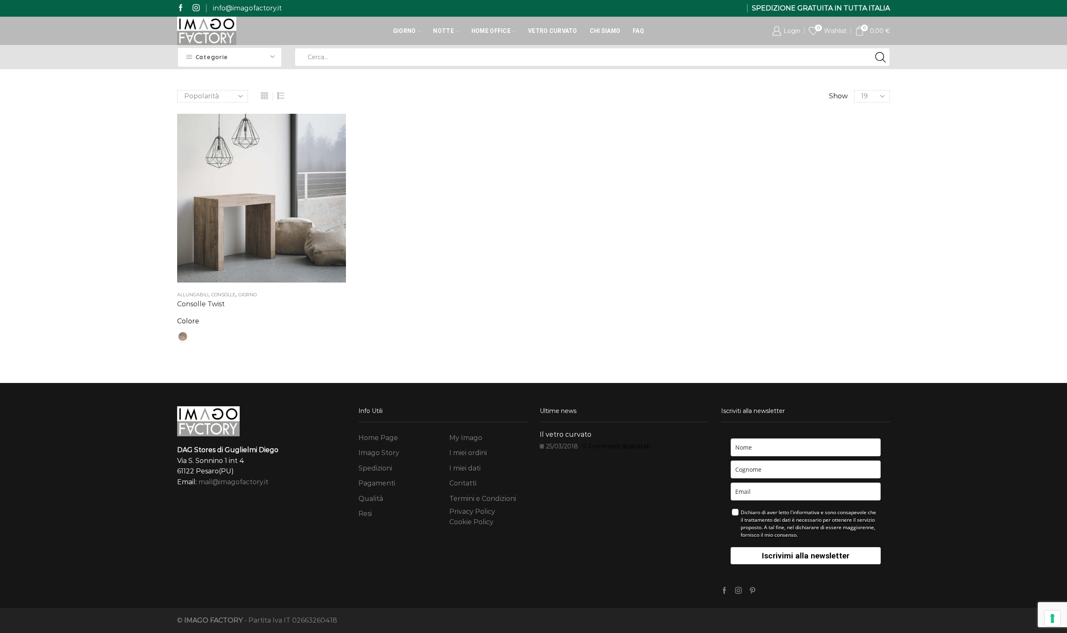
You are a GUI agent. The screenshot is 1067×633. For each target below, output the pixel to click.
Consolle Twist (201, 304)
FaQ (638, 31)
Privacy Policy (472, 511)
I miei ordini (468, 453)
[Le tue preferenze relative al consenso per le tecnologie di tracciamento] (1052, 618)
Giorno (404, 31)
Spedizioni (375, 468)
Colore (188, 321)
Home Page (378, 438)
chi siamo (605, 31)
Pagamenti (376, 483)
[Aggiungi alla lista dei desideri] (252, 201)
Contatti (462, 483)
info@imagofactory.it (247, 8)
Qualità (370, 499)
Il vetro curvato (565, 434)
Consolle (223, 295)
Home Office (491, 31)
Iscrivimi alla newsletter (805, 555)
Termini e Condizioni (482, 499)
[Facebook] (180, 8)
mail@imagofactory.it (233, 482)
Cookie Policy (471, 522)
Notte (443, 31)
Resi (365, 514)
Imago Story (378, 453)
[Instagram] (196, 8)
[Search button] (880, 57)
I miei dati (465, 468)
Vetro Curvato (552, 31)
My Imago (465, 438)
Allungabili (192, 295)
